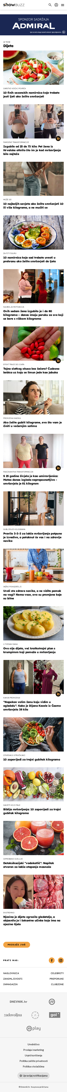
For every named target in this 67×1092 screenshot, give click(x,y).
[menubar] (56, 5)
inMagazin (10, 984)
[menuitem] (56, 5)
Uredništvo (34, 1044)
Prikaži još (17, 944)
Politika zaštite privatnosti (34, 1061)
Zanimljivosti (12, 978)
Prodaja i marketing (33, 1050)
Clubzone (57, 984)
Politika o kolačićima (33, 1066)
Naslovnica (11, 973)
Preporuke (57, 978)
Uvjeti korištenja (33, 1055)
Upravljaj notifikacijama (35, 1075)
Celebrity (57, 973)
